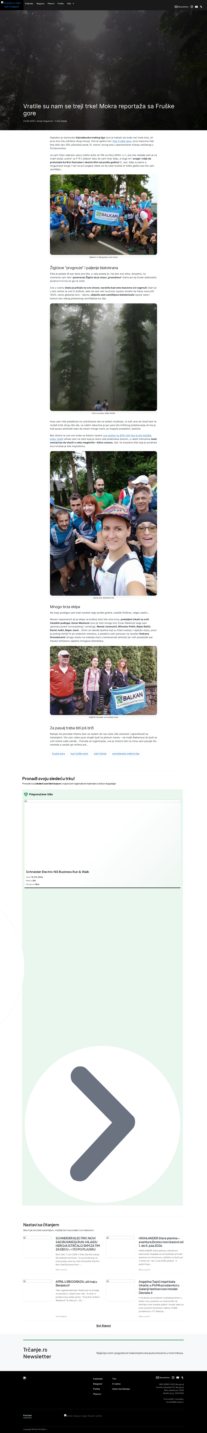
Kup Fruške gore (122, 141)
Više (69, 3)
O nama (116, 1383)
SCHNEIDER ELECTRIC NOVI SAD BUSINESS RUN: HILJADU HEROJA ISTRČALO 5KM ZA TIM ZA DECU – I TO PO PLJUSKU (78, 1243)
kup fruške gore (79, 753)
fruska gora (58, 753)
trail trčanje (100, 753)
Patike (61, 3)
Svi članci (103, 1326)
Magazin (40, 3)
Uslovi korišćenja (121, 1388)
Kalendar (29, 3)
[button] (103, 1124)
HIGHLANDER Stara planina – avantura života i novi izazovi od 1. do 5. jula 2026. (161, 1241)
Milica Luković (61, 1270)
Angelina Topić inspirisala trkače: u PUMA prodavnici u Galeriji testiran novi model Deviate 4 (159, 1287)
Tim (114, 1378)
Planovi (51, 3)
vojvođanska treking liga (125, 753)
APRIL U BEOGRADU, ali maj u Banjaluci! (76, 1283)
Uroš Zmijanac (61, 1316)
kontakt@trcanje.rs (175, 1402)
